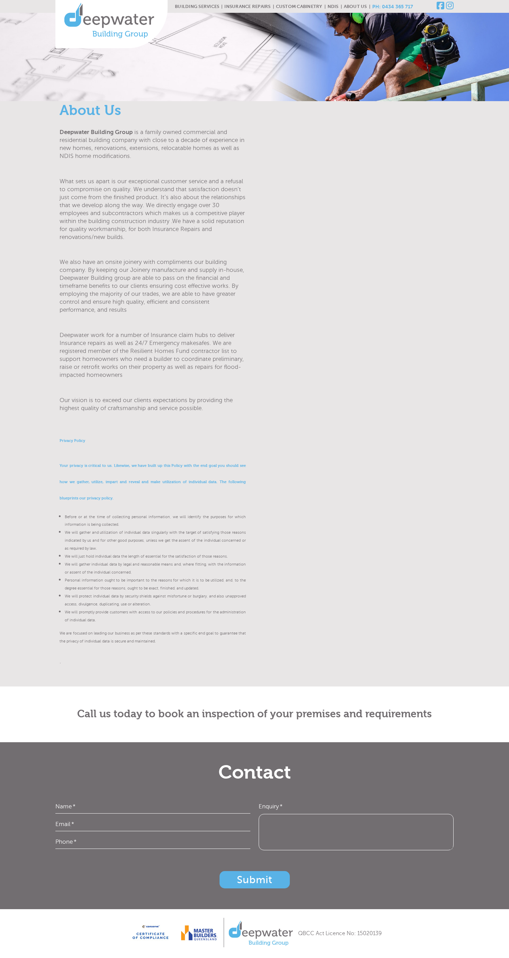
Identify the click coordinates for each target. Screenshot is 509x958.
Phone (66, 842)
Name (65, 806)
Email (64, 824)
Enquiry (271, 806)
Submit (255, 880)
